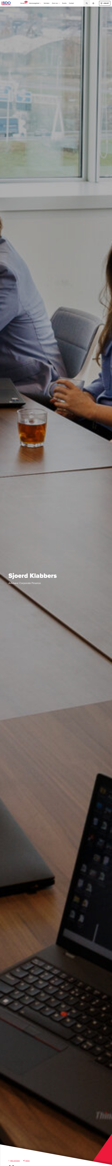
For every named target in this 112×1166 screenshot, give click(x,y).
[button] (26, 1160)
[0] (93, 3)
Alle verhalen (15, 1160)
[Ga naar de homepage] (6, 3)
